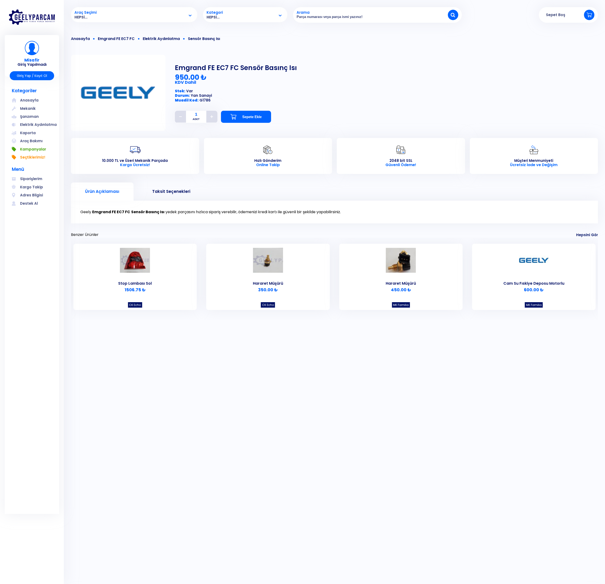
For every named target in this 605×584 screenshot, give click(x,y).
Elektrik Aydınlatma (161, 39)
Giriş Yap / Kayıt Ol (32, 75)
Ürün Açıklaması (102, 191)
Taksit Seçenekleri (171, 191)
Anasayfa (80, 39)
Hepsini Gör (587, 235)
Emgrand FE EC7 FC (116, 39)
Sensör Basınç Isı (204, 39)
